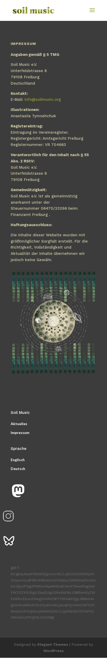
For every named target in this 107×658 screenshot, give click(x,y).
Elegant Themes (52, 644)
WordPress (53, 651)
